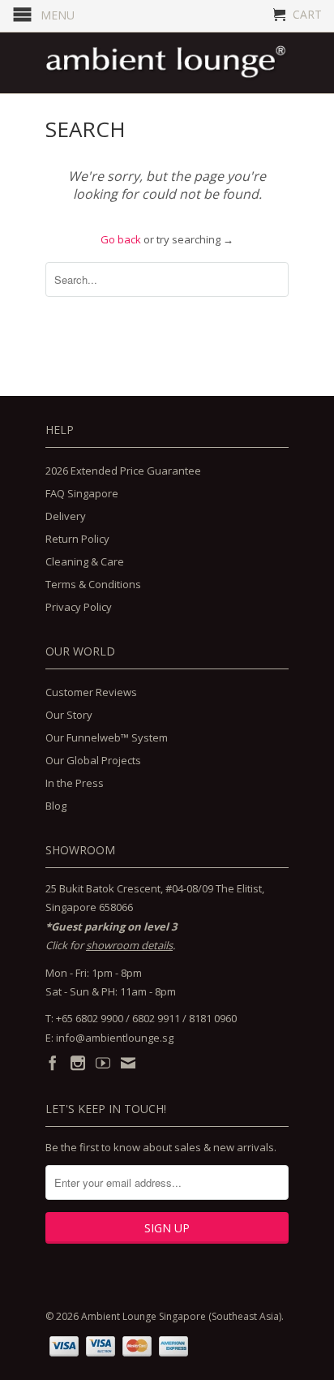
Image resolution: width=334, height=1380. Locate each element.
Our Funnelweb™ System (106, 737)
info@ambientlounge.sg (114, 1037)
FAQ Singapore (81, 493)
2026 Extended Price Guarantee (123, 470)
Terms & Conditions (93, 584)
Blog (55, 805)
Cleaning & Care (84, 561)
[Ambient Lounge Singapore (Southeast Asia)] (167, 63)
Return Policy (77, 538)
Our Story (68, 714)
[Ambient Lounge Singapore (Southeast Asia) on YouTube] (103, 1062)
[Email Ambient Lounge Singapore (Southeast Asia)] (128, 1062)
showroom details (129, 945)
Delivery (65, 516)
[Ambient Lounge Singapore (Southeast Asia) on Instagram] (78, 1062)
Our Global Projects (93, 760)
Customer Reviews (91, 692)
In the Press (74, 783)
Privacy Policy (78, 607)
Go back (121, 239)
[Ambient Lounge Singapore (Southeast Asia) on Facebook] (52, 1062)
